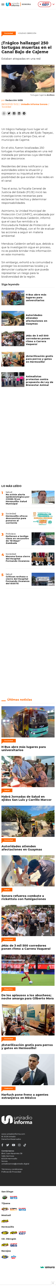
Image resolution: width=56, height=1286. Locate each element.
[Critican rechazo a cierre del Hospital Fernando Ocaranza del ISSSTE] (43, 579)
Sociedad (8, 33)
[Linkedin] (19, 113)
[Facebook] (14, 113)
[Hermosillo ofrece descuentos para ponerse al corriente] (43, 518)
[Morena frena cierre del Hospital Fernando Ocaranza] (43, 559)
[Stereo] (5, 1232)
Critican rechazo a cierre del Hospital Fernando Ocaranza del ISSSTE (17, 580)
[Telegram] (24, 113)
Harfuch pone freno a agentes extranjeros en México (24, 1096)
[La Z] (22, 1233)
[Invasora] (5, 1197)
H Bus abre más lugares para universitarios (36, 297)
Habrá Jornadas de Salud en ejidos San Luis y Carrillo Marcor (26, 798)
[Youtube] (13, 1145)
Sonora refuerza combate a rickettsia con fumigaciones (23, 897)
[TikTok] (25, 1145)
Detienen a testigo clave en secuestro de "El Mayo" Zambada (17, 539)
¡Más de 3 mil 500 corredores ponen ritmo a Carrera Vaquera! (38, 340)
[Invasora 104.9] (5, 1221)
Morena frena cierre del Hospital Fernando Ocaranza (18, 558)
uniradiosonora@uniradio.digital (15, 1164)
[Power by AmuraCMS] (47, 1267)
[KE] (5, 1257)
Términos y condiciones (11, 1169)
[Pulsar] (13, 1197)
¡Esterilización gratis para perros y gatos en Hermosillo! (39, 359)
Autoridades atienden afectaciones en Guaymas (36, 319)
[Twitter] (8, 113)
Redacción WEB (14, 100)
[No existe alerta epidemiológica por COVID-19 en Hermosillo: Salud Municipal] (43, 498)
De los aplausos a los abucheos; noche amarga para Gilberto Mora (27, 997)
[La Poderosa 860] (13, 1209)
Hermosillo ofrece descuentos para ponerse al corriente (17, 519)
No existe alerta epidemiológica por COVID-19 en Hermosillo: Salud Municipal (17, 499)
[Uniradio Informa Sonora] (18, 4)
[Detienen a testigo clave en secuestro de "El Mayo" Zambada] (43, 538)
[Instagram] (19, 1145)
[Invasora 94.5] (5, 1209)
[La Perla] (13, 1257)
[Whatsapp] (3, 113)
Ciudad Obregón (27, 33)
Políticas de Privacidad (11, 1172)
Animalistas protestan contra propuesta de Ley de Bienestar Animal (39, 380)
